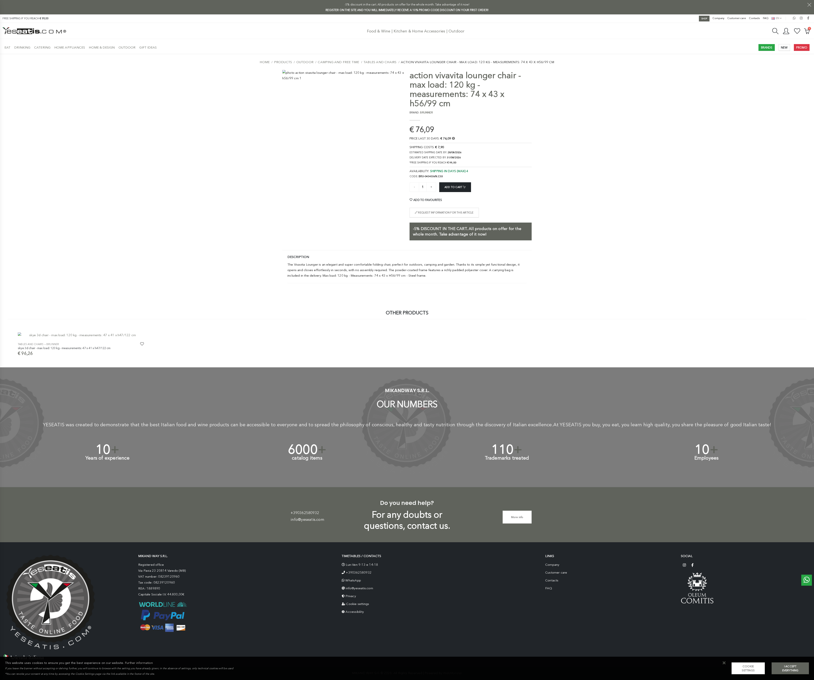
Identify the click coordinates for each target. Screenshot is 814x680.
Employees (706, 458)
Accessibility (355, 612)
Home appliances (69, 47)
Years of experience (107, 458)
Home (265, 62)
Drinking (22, 47)
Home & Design (101, 47)
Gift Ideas (148, 47)
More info (517, 517)
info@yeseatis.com (307, 519)
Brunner (52, 344)
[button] (724, 663)
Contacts (754, 18)
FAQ (765, 18)
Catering (42, 47)
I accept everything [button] (790, 668)
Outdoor (127, 47)
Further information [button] (139, 663)
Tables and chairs (380, 62)
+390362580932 (305, 512)
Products (283, 62)
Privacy (351, 596)
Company (718, 18)
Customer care (736, 18)
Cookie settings (357, 604)
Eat (7, 47)
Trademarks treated (507, 458)
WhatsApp (353, 580)
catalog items (307, 458)
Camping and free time (338, 62)
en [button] (777, 18)
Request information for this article (445, 212)
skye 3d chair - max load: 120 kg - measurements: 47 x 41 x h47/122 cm (64, 348)
